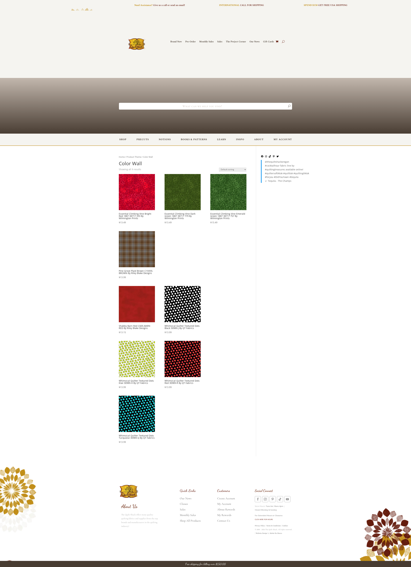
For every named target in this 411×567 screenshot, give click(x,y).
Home (122, 156)
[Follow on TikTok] (280, 499)
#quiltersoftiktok (274, 173)
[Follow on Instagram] (265, 499)
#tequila (293, 177)
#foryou (269, 177)
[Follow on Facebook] (258, 499)
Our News (254, 42)
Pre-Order (190, 42)
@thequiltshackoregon (277, 161)
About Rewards (226, 509)
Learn (221, 139)
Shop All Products (190, 520)
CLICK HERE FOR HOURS (264, 519)
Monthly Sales (206, 42)
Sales (219, 42)
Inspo (240, 139)
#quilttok (288, 173)
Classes (184, 504)
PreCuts (142, 139)
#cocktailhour (272, 165)
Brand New (176, 42)
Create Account (226, 498)
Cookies (285, 525)
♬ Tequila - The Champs (278, 180)
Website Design (261, 533)
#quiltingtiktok (301, 173)
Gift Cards (268, 42)
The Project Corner (236, 42)
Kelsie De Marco (276, 533)
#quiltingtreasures (275, 169)
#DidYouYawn (281, 177)
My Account (283, 139)
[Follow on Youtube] (287, 499)
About (259, 139)
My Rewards (224, 515)
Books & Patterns (194, 139)
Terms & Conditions (273, 525)
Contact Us (223, 520)
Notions (165, 139)
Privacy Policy (260, 525)
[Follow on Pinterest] (273, 499)
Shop (123, 139)
